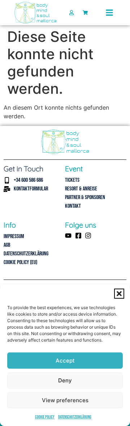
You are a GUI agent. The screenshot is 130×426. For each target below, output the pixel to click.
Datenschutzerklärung (74, 417)
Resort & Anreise (81, 188)
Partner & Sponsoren (85, 197)
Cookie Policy (45, 417)
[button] (119, 293)
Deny (65, 380)
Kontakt (73, 206)
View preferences (65, 400)
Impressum (14, 236)
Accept (65, 360)
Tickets (72, 180)
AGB (7, 245)
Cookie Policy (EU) (20, 262)
